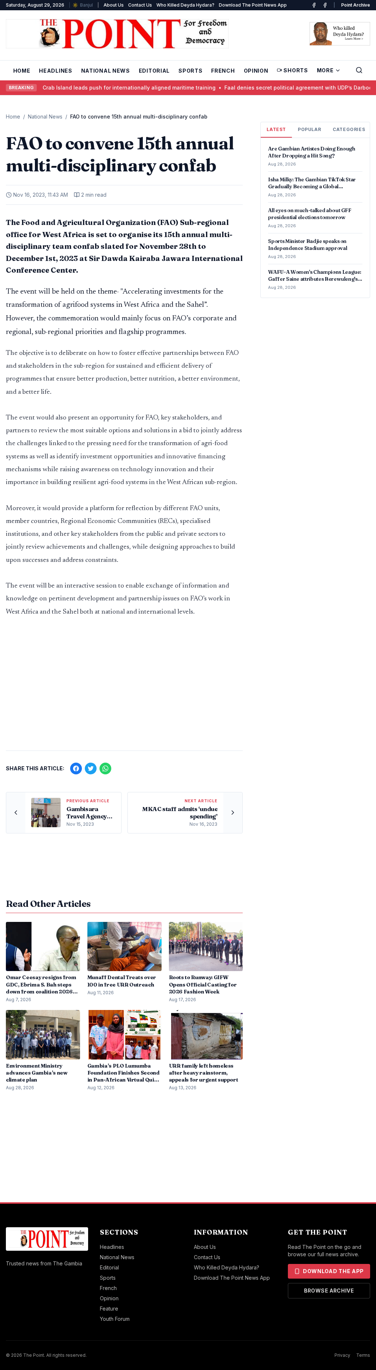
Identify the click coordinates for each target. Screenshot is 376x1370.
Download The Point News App (253, 5)
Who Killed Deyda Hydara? (185, 5)
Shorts (295, 70)
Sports (190, 71)
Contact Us (140, 5)
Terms (363, 1355)
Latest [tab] (276, 129)
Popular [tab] (309, 129)
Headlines (55, 71)
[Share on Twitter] (91, 768)
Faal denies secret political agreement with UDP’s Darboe (269, 87)
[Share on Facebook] (76, 768)
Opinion (256, 71)
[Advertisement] (124, 687)
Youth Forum (115, 1319)
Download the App (333, 1271)
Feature (109, 1308)
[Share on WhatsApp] (105, 768)
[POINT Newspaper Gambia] (314, 5)
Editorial (154, 71)
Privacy (342, 1355)
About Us (114, 5)
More (325, 70)
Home (21, 71)
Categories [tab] (349, 129)
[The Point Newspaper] (325, 5)
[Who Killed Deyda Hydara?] (340, 34)
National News (105, 71)
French (223, 71)
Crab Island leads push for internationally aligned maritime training (99, 87)
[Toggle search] (359, 70)
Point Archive (355, 5)
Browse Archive (329, 1290)
